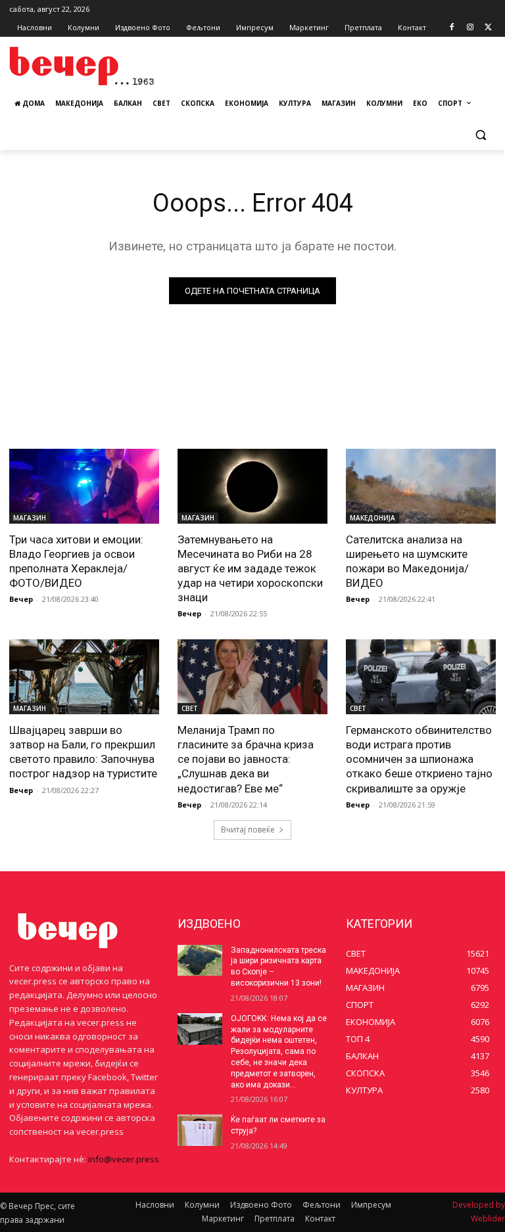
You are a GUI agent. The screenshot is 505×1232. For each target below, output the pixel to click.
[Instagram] (469, 27)
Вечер (21, 599)
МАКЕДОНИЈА (372, 517)
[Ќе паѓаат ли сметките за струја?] (200, 1130)
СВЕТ (189, 708)
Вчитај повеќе (248, 829)
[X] (488, 27)
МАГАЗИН (29, 517)
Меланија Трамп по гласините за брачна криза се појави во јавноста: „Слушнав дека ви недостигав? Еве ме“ (246, 758)
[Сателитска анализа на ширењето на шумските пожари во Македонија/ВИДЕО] (421, 486)
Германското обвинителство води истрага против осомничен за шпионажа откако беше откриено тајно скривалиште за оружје (419, 758)
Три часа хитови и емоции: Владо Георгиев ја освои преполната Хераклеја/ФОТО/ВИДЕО (76, 561)
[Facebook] (452, 27)
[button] (480, 135)
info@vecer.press (123, 1159)
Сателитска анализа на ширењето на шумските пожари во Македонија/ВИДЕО (407, 561)
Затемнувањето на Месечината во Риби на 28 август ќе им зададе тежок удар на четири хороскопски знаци (250, 568)
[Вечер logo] (98, 66)
